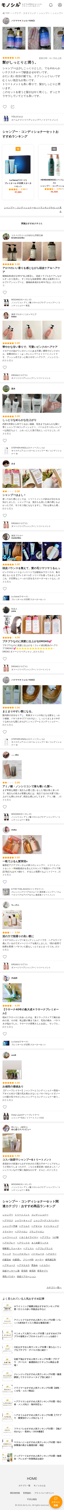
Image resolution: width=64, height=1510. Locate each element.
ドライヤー (7, 1231)
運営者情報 (15, 1493)
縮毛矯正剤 (50, 1259)
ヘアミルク (24, 1226)
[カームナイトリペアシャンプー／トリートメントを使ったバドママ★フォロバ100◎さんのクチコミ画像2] (39, 38)
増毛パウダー (8, 1276)
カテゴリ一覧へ (54, 1287)
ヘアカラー (51, 1254)
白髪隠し (17, 1259)
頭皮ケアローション (26, 1276)
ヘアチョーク (8, 1265)
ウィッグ (6, 1254)
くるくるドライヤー (28, 1237)
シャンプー (7, 1215)
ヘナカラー (44, 1265)
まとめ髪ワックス (39, 1243)
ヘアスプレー (8, 1243)
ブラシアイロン (36, 1231)
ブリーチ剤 (28, 1259)
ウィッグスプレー (21, 1254)
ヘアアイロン (21, 1231)
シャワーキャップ (23, 1220)
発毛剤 (32, 1271)
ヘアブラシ (45, 1237)
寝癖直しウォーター (12, 1248)
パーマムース (37, 1254)
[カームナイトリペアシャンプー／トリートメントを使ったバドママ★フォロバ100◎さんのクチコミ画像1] (13, 38)
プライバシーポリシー (44, 1493)
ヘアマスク (7, 1220)
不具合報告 (32, 1499)
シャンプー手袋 (9, 1226)
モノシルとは (39, 1485)
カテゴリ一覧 (24, 1485)
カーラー (39, 1259)
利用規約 (27, 1493)
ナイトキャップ (51, 1226)
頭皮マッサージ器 (11, 1271)
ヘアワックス (23, 1243)
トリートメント (22, 1215)
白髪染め (6, 1259)
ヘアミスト (28, 1248)
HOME (32, 1478)
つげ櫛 (55, 1237)
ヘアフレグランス (44, 1248)
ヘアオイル (36, 1226)
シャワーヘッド (9, 1237)
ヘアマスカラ (23, 1265)
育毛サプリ (42, 1271)
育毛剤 (24, 1271)
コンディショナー (39, 1215)
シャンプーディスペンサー (46, 1220)
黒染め (34, 1265)
